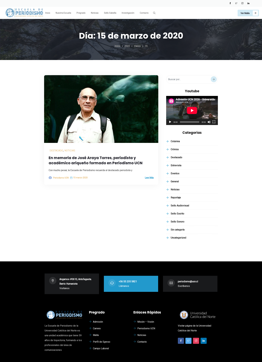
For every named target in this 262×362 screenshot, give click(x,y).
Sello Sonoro (177, 221)
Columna (175, 141)
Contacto (144, 13)
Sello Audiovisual (180, 205)
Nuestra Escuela (63, 13)
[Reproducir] (170, 121)
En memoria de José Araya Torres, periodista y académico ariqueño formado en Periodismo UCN (96, 160)
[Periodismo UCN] (24, 13)
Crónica (175, 149)
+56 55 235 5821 (128, 281)
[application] (192, 110)
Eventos (175, 173)
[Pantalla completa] (213, 121)
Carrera (97, 328)
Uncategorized (178, 237)
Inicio (47, 13)
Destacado (56, 150)
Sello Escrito (177, 213)
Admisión (98, 321)
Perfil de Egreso (101, 341)
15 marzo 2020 (80, 177)
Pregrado (81, 13)
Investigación (128, 13)
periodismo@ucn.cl (188, 281)
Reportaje (176, 197)
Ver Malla (245, 13)
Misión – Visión (145, 321)
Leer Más (149, 177)
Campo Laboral (101, 348)
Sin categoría (178, 229)
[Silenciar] (209, 121)
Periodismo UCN (146, 328)
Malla (96, 335)
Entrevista (176, 165)
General (175, 181)
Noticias (95, 13)
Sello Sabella (110, 13)
